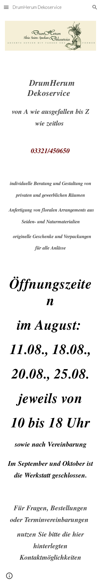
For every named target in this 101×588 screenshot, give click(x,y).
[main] (50, 113)
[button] (6, 7)
